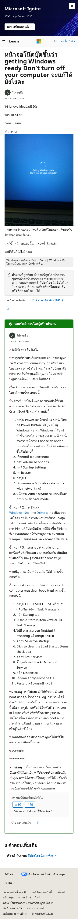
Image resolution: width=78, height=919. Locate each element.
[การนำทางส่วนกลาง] (4, 41)
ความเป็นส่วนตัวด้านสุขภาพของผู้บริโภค (26, 903)
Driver (41, 513)
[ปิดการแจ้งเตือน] (72, 6)
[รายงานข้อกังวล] (8, 309)
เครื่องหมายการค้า (13, 913)
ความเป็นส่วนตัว (28, 897)
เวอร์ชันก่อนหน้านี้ (41, 892)
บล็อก (59, 892)
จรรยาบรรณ (34, 908)
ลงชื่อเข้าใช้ (68, 41)
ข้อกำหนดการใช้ (13, 908)
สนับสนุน (8, 897)
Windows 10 (18, 513)
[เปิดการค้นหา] (55, 41)
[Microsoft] (39, 41)
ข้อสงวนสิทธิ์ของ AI (14, 892)
